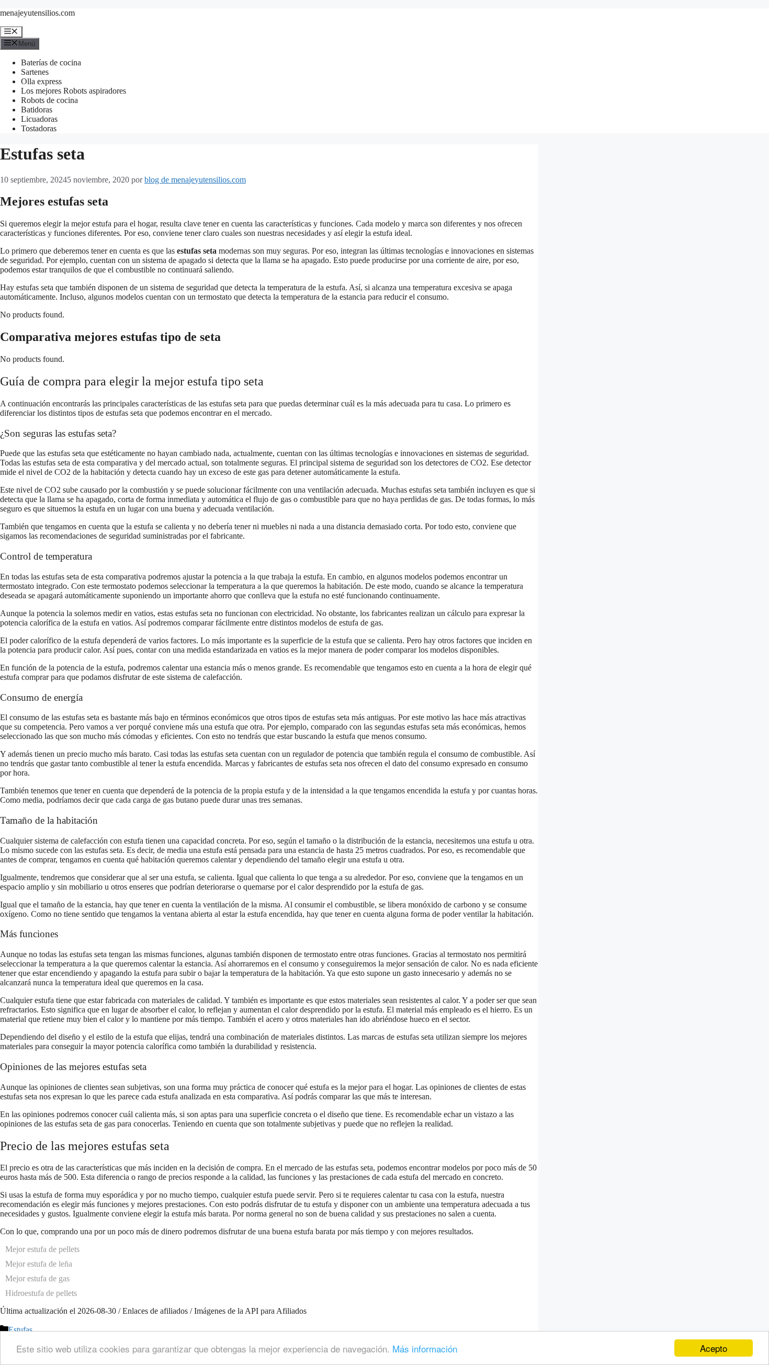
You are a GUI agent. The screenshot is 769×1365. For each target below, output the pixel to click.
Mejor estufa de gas (37, 1278)
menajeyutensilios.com (37, 12)
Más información (424, 1348)
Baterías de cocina (51, 62)
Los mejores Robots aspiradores (73, 90)
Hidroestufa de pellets (41, 1293)
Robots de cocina (49, 100)
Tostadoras (38, 128)
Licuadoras (39, 119)
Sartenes (35, 71)
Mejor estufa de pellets (42, 1249)
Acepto (713, 1348)
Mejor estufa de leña (38, 1263)
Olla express (41, 81)
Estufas (20, 1329)
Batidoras (36, 109)
